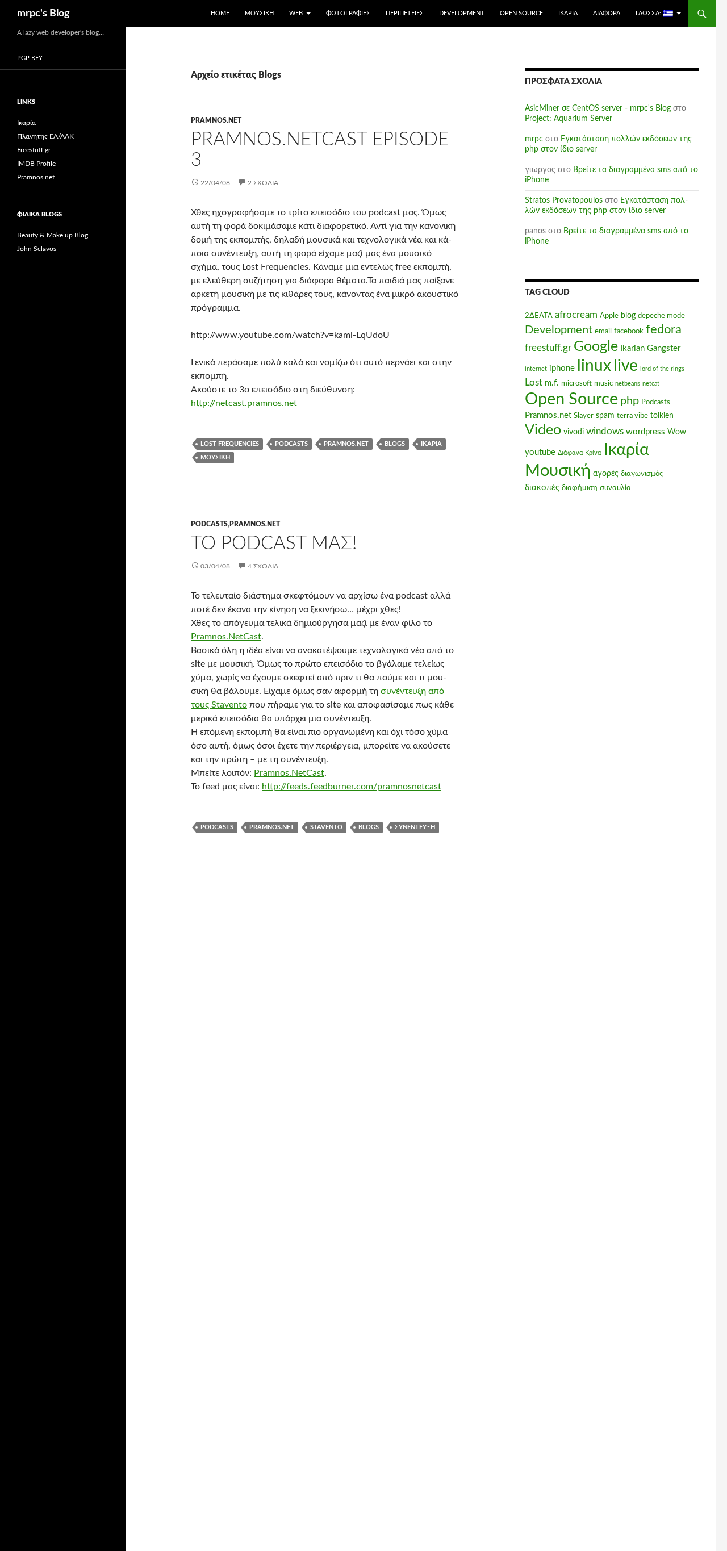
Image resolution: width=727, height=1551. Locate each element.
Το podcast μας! (274, 543)
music (603, 383)
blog (628, 316)
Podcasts (209, 524)
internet (536, 369)
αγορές (606, 474)
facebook (629, 331)
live (625, 366)
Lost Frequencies (229, 444)
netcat (650, 384)
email (603, 331)
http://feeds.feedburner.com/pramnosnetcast (351, 786)
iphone (562, 368)
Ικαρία (568, 13)
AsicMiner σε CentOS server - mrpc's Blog (598, 108)
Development (461, 13)
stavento (326, 827)
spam (605, 416)
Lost (533, 382)
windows (605, 431)
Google (596, 347)
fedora (664, 329)
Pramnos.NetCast (226, 636)
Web (296, 13)
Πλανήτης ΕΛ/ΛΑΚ (45, 136)
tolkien (662, 416)
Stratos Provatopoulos (564, 200)
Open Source (521, 13)
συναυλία (615, 487)
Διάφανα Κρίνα (579, 453)
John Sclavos (36, 248)
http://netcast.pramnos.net (244, 403)
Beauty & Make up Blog (52, 235)
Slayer (584, 415)
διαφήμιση (580, 487)
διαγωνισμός (642, 473)
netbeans (627, 384)
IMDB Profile (36, 163)
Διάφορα (606, 13)
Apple (609, 315)
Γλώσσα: (649, 13)
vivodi (573, 432)
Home (220, 13)
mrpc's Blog (43, 14)
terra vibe (632, 415)
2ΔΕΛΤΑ (539, 315)
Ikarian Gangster (650, 348)
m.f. (552, 383)
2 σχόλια (263, 182)
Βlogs (395, 444)
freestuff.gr (548, 348)
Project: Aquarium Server (568, 119)
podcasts (291, 444)
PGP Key (30, 58)
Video (543, 430)
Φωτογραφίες (348, 13)
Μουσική (259, 13)
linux (594, 366)
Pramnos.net (216, 120)
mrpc (534, 139)
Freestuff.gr (34, 150)
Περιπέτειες (405, 13)
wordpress (645, 432)
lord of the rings (662, 369)
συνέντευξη (415, 827)
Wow (676, 432)
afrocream (576, 315)
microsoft (576, 383)
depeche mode (661, 315)
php (629, 401)
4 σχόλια (263, 566)
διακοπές (542, 487)
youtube (540, 452)
